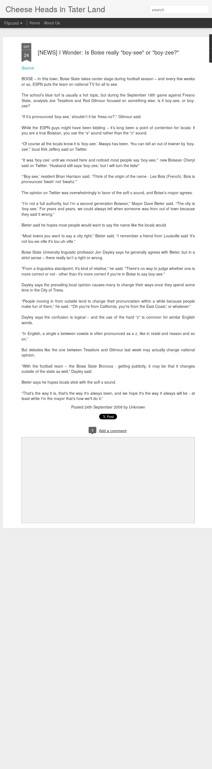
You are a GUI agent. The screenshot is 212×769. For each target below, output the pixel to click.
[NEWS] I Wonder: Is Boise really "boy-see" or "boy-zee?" (108, 52)
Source (28, 68)
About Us (52, 22)
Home (35, 22)
